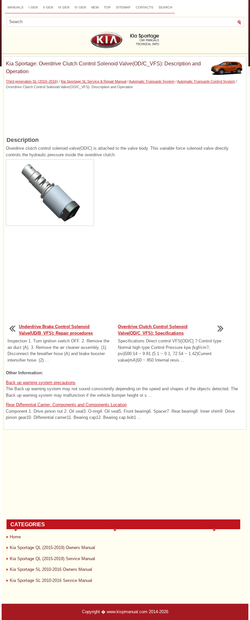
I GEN (33, 7)
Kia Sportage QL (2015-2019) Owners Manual (52, 547)
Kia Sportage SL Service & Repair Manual (93, 81)
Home (15, 536)
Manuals (15, 7)
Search (165, 7)
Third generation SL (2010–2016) (32, 81)
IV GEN (80, 7)
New (95, 7)
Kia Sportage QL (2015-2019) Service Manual (52, 558)
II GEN (48, 7)
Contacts (144, 7)
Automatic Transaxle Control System (206, 81)
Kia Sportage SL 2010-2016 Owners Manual (51, 569)
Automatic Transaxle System (151, 81)
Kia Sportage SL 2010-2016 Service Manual (51, 580)
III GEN (63, 7)
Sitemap (123, 7)
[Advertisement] (125, 112)
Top (107, 7)
